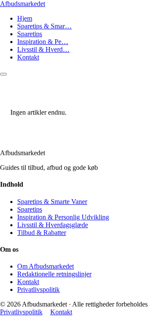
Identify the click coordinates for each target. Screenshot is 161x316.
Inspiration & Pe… (42, 41)
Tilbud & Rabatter (41, 232)
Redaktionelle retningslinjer (54, 274)
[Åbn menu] (3, 74)
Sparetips (29, 34)
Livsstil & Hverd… (43, 49)
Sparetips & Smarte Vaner (52, 201)
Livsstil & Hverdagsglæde (52, 224)
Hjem (24, 18)
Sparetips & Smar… (44, 26)
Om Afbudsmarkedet (45, 266)
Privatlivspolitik (38, 289)
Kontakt (28, 57)
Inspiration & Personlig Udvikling (63, 217)
